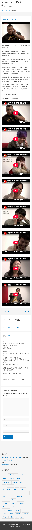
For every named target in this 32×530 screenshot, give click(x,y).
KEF (4, 489)
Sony (13, 500)
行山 (17, 517)
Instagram (10, 486)
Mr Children (5, 493)
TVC (10, 19)
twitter (13, 506)
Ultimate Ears (21, 506)
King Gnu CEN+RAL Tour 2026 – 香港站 (11, 457)
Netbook (13, 493)
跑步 (22, 517)
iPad (17, 486)
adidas (4, 474)
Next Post (28, 311)
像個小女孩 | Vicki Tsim (13, 328)
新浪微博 (18, 513)
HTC (4, 486)
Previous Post (5, 311)
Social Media (6, 500)
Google (15, 482)
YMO (4, 510)
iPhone (23, 486)
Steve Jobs (6, 507)
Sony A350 (20, 500)
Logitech (9, 489)
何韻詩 (17, 510)
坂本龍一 (5, 513)
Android (21, 474)
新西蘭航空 (25, 513)
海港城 (11, 517)
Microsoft (21, 489)
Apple (4, 478)
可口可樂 (24, 510)
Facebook (6, 482)
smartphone (19, 496)
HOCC (22, 482)
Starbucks (14, 503)
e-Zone (18, 478)
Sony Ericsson (6, 503)
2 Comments (5, 19)
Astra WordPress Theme (16, 526)
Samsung (11, 496)
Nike (27, 493)
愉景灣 (11, 513)
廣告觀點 (14, 19)
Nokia (4, 496)
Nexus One (20, 493)
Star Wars (22, 503)
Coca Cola (11, 478)
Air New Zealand (13, 474)
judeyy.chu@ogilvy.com (18, 376)
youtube (10, 510)
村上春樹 (5, 517)
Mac (15, 489)
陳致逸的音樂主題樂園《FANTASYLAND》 (12, 460)
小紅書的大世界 (5, 464)
